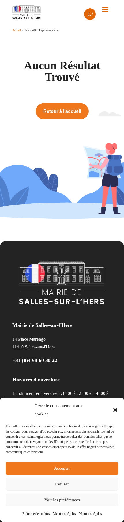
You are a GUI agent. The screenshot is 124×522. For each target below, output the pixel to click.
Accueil (16, 30)
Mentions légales (64, 514)
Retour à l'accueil (62, 111)
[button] (115, 410)
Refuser (62, 484)
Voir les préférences (62, 500)
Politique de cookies (36, 514)
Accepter (62, 468)
